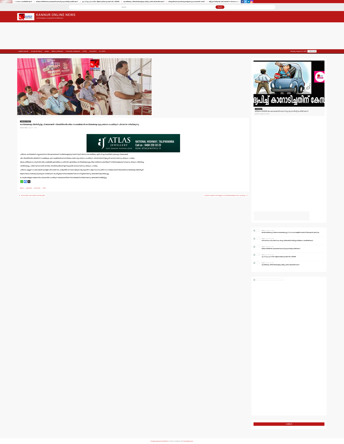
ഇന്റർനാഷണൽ (23, 51)
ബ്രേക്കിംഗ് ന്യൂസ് (25, 121)
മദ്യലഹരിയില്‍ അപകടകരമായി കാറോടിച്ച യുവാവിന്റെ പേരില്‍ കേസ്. (281, 248)
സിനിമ (84, 51)
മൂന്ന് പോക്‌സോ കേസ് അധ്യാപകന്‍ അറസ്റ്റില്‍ (33, 195)
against (22, 188)
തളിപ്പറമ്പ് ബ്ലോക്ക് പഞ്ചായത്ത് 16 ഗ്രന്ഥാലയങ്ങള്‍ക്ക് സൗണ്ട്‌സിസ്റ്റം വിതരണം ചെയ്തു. (181, 2)
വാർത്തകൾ (259, 109)
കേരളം (47, 51)
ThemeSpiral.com (188, 441)
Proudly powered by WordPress (160, 441)
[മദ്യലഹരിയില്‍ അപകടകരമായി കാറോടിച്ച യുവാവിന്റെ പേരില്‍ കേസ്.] (257, 248)
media (44, 188)
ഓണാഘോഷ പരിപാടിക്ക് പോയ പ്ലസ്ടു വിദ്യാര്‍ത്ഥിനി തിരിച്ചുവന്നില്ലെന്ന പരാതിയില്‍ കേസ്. (287, 240)
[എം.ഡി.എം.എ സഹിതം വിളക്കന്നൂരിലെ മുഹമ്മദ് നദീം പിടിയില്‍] (289, 84)
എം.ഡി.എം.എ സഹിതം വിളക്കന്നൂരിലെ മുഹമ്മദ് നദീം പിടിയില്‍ (46, 2)
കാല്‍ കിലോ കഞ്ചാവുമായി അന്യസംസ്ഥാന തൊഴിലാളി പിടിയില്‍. (232, 2)
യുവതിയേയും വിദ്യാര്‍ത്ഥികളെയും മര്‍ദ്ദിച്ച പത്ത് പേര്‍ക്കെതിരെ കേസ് (89, 2)
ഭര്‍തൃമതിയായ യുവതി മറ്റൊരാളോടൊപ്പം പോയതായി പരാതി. (132, 2)
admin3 (257, 113)
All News (102, 51)
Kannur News (24, 127)
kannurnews (37, 188)
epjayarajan (29, 188)
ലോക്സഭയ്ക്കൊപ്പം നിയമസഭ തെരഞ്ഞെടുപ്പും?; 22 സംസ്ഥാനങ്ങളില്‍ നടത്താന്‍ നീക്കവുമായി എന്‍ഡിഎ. (290, 232)
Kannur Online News (55, 14)
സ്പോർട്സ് (92, 51)
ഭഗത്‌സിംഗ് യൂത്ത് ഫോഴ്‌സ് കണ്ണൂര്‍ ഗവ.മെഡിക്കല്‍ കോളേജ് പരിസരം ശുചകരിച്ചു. (225, 195)
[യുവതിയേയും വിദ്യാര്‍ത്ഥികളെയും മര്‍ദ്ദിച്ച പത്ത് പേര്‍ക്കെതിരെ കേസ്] (257, 265)
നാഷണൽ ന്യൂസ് (36, 51)
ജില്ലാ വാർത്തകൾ (57, 51)
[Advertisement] (172, 35)
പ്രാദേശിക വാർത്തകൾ (73, 51)
